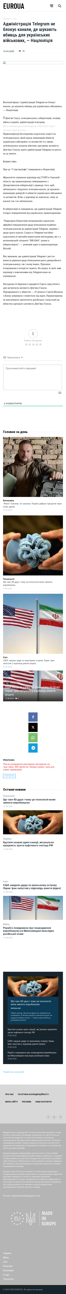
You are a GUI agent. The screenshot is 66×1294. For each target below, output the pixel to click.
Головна (7, 19)
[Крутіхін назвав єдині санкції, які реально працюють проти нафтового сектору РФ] (33, 865)
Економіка (8, 500)
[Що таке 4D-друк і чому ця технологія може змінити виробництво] (33, 822)
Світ (5, 881)
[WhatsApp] (33, 737)
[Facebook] (33, 717)
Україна (7, 838)
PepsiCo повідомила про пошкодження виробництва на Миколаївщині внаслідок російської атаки (28, 931)
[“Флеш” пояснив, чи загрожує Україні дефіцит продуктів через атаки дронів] (33, 467)
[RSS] (54, 1117)
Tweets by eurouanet (13, 1072)
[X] (33, 727)
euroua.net (16, 1008)
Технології (9, 796)
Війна (6, 924)
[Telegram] (33, 748)
